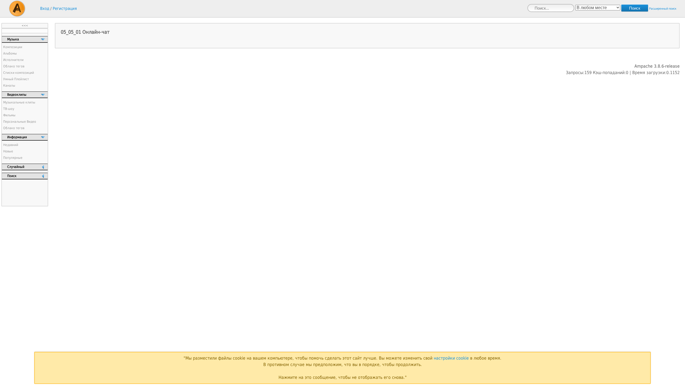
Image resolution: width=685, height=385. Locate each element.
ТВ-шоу (8, 109)
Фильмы (9, 115)
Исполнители (13, 60)
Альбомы (10, 53)
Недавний (10, 145)
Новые (8, 151)
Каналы (9, 85)
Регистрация (65, 8)
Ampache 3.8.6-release (657, 66)
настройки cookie (451, 358)
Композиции (12, 47)
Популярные (12, 158)
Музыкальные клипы (19, 102)
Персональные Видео (19, 122)
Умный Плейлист (16, 79)
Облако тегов (13, 66)
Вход (44, 8)
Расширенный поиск (662, 8)
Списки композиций (18, 73)
